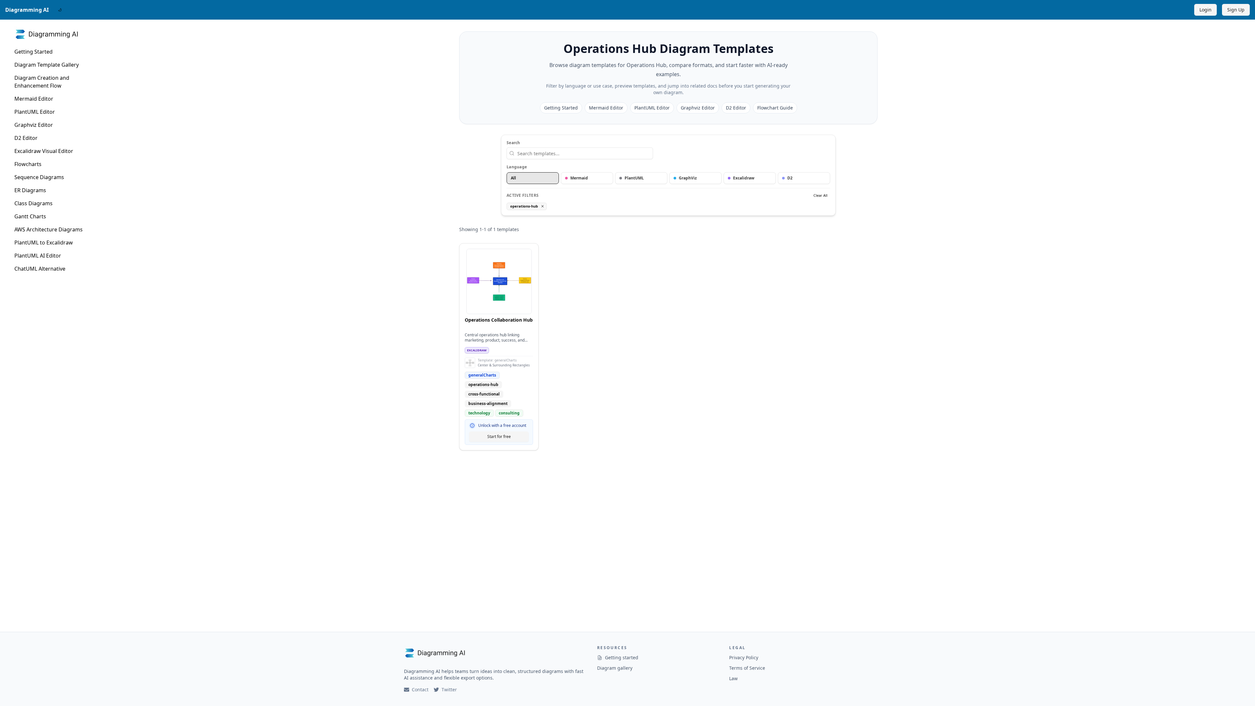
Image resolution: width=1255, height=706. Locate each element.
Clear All (820, 195)
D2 (790, 178)
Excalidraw (743, 178)
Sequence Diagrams (39, 177)
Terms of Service (747, 668)
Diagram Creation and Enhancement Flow (41, 81)
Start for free (499, 436)
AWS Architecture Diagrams (48, 229)
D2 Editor (26, 138)
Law (733, 678)
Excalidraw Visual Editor (43, 151)
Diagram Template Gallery (46, 64)
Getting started (621, 657)
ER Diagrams (30, 190)
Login (1205, 10)
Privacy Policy (743, 657)
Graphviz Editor (33, 124)
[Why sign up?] (472, 425)
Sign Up (1236, 10)
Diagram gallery (614, 668)
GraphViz (688, 178)
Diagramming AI (27, 9)
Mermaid (579, 178)
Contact (420, 689)
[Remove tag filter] (542, 206)
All (513, 178)
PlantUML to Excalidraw (43, 242)
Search (513, 142)
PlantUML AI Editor (37, 255)
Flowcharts (28, 164)
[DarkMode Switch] (60, 10)
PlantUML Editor (34, 111)
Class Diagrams (33, 203)
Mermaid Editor (33, 98)
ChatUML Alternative (39, 268)
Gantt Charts (30, 216)
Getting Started (33, 51)
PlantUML (634, 178)
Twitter (449, 689)
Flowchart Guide (775, 108)
